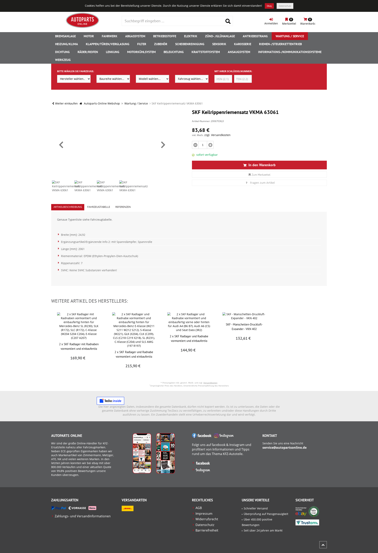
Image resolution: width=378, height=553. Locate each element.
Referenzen (123, 207)
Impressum (203, 513)
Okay (269, 5)
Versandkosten (210, 382)
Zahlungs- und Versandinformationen (83, 516)
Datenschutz (285, 5)
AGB (198, 508)
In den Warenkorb (261, 165)
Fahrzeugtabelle (98, 207)
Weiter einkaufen (66, 103)
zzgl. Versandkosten (217, 135)
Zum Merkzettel (261, 174)
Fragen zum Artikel (262, 183)
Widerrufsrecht (206, 519)
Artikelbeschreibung (68, 207)
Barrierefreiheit (206, 530)
